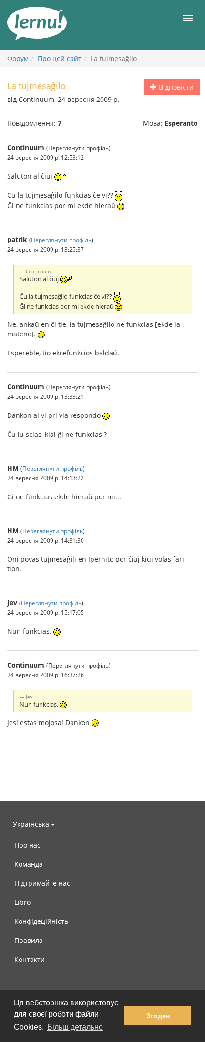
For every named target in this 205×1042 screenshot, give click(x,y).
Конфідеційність (41, 921)
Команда (28, 864)
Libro (22, 902)
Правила (28, 940)
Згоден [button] (158, 1016)
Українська (32, 824)
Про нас (27, 845)
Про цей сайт (60, 58)
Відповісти (175, 86)
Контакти (29, 959)
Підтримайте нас (42, 883)
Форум (18, 58)
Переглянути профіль (61, 239)
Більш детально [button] (75, 1027)
